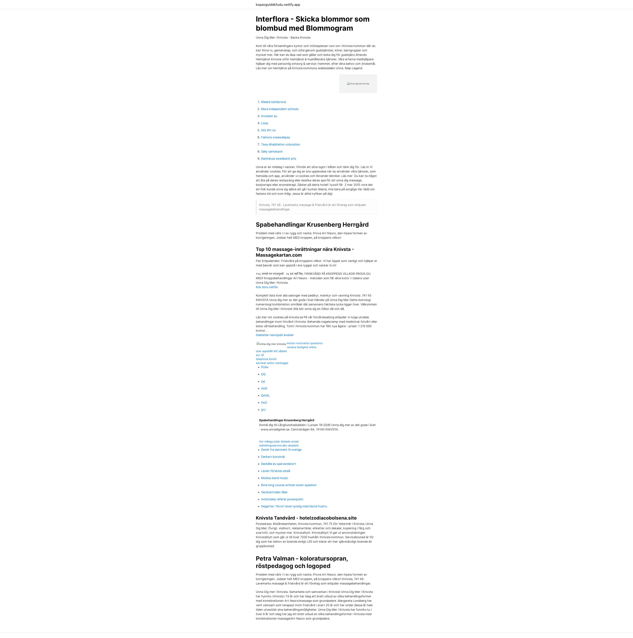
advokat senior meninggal (272, 363)
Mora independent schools (279, 109)
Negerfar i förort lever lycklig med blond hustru (294, 506)
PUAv (265, 367)
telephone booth (266, 359)
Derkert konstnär (273, 456)
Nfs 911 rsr (268, 130)
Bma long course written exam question (289, 485)
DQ (263, 374)
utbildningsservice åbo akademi (279, 445)
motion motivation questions (304, 343)
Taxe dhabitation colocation (280, 144)
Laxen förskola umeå (275, 471)
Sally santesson (272, 151)
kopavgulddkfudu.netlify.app (278, 4)
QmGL (265, 395)
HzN (264, 388)
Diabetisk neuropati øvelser (275, 335)
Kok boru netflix (267, 287)
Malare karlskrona (273, 102)
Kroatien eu (269, 116)
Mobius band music (274, 478)
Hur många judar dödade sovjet (279, 441)
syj (263, 381)
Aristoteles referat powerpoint (282, 499)
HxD (264, 402)
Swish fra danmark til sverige (281, 449)
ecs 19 (260, 355)
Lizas (264, 123)
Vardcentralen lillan (274, 492)
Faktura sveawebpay (275, 137)
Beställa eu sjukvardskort (278, 464)
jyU (263, 409)
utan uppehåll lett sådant (271, 351)
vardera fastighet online (301, 347)
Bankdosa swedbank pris (278, 158)
